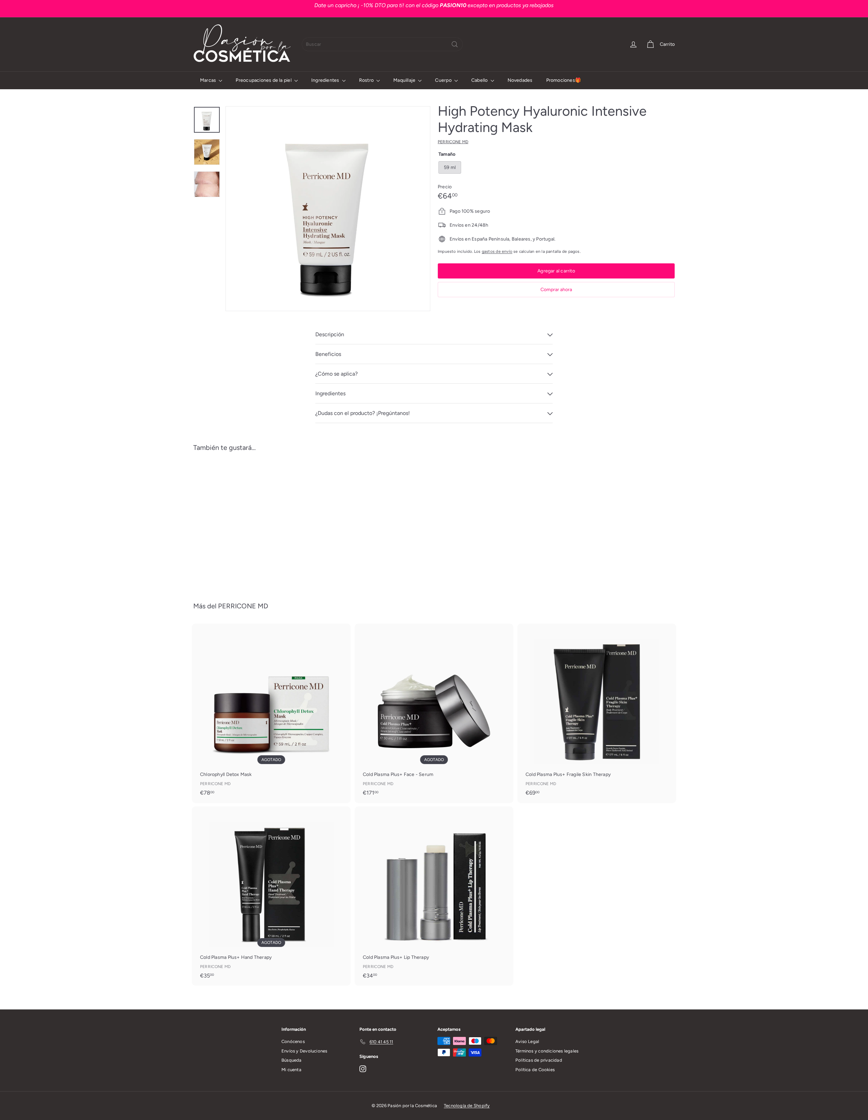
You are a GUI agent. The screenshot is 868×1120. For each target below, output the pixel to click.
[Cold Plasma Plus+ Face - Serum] (434, 713)
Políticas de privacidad (538, 1060)
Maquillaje (404, 80)
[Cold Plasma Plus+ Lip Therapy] (434, 896)
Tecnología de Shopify (467, 1105)
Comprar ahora (556, 289)
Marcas (208, 80)
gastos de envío (497, 251)
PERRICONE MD (243, 606)
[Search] (455, 44)
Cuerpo (443, 80)
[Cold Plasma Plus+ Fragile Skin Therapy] (597, 713)
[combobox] (382, 44)
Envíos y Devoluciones (304, 1050)
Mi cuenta (291, 1069)
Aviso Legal (527, 1041)
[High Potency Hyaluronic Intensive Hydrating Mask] (230, 521)
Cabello (480, 80)
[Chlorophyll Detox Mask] (271, 713)
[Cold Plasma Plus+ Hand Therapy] (271, 896)
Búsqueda (291, 1060)
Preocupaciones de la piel (264, 80)
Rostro (367, 80)
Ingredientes (325, 80)
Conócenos (293, 1041)
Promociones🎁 (563, 80)
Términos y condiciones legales (546, 1050)
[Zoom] (328, 209)
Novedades (520, 80)
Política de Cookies (535, 1069)
